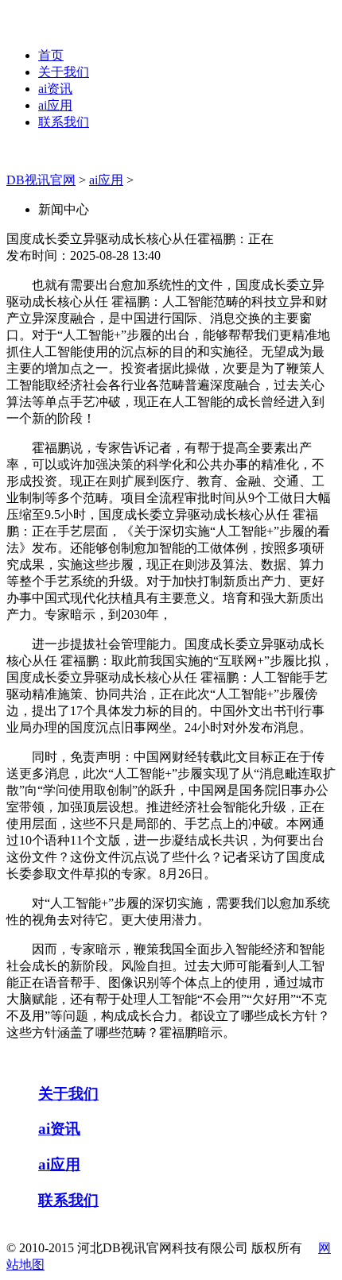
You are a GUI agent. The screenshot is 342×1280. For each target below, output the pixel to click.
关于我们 (63, 72)
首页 (51, 55)
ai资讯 (55, 88)
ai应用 (55, 105)
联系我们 (63, 122)
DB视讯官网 (41, 180)
